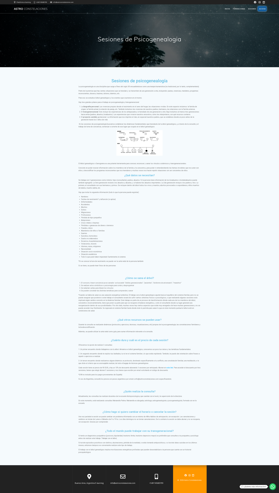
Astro (30, 8)
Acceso (262, 9)
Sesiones (252, 9)
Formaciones (239, 9)
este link (169, 368)
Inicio (227, 9)
